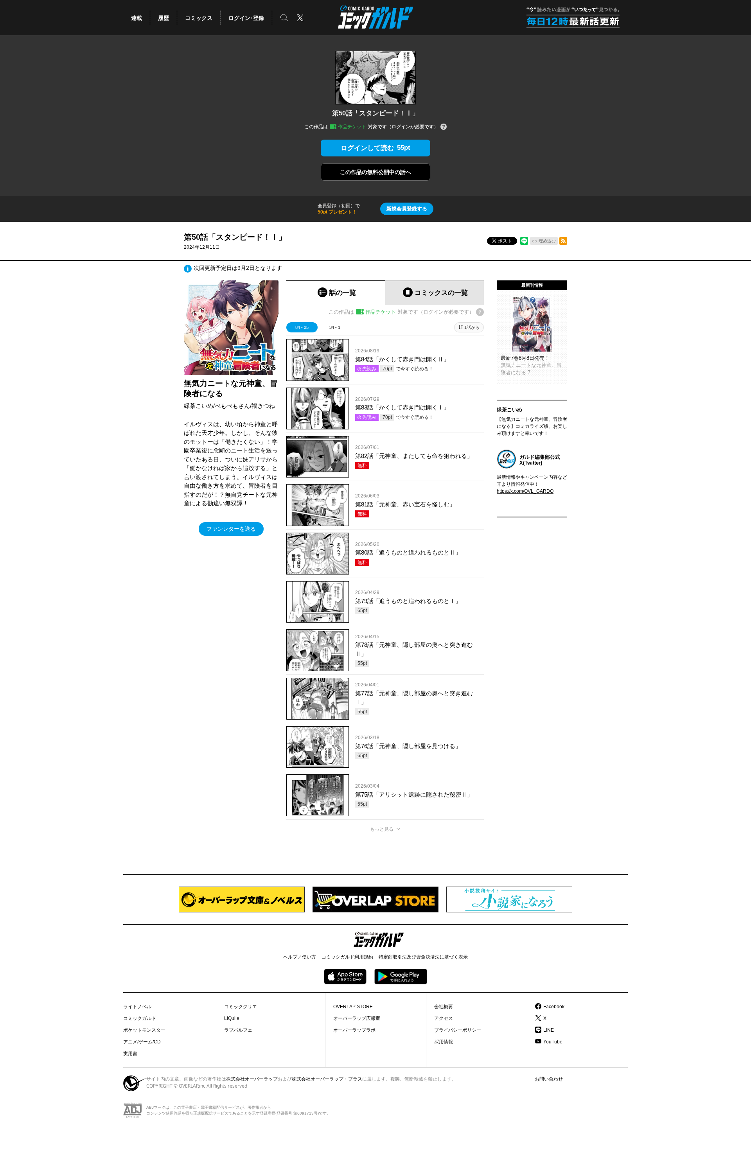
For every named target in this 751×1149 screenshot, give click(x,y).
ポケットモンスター (144, 1030)
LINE (548, 1030)
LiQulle (231, 1018)
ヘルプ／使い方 (299, 957)
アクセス (443, 1018)
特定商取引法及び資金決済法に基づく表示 (423, 957)
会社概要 (443, 1006)
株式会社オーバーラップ (252, 1079)
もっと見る (381, 829)
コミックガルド (139, 1018)
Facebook (553, 1006)
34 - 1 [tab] (334, 327)
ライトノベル (137, 1006)
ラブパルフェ (238, 1030)
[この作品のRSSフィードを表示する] (563, 241)
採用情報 (443, 1042)
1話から (472, 327)
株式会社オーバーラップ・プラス (327, 1079)
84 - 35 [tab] (302, 327)
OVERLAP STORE (353, 1006)
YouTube (552, 1042)
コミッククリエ (240, 1006)
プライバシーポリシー (457, 1030)
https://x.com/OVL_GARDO (525, 491)
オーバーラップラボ (354, 1030)
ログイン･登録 (246, 18)
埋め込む (547, 241)
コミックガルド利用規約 (347, 957)
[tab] (335, 292)
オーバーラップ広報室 (356, 1018)
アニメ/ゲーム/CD (142, 1042)
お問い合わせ (549, 1079)
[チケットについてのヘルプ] (443, 127)
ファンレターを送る (231, 529)
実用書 (130, 1053)
